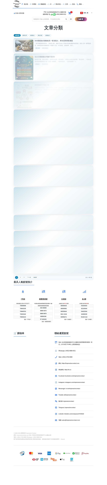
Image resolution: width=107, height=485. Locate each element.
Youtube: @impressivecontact (67, 395)
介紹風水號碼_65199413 (44, 112)
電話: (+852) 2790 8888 (65, 357)
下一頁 (29, 277)
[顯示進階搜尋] (71, 19)
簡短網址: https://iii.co (65, 369)
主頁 (16, 13)
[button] (66, 19)
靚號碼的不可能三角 (42, 84)
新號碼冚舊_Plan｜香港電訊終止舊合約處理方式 (52, 189)
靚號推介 (32, 35)
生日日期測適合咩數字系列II (45, 56)
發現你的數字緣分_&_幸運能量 (46, 249)
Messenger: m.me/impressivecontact (69, 388)
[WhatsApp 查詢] (52, 14)
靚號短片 (47, 35)
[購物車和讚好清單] (69, 13)
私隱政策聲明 (55, 439)
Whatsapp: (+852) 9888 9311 (67, 350)
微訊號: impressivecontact (66, 401)
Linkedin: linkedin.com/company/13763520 (71, 414)
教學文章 (25, 35)
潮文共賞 (40, 35)
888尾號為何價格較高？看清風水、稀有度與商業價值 (54, 40)
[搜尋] (77, 19)
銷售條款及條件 (46, 439)
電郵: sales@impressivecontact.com (69, 420)
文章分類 (21, 13)
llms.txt (63, 439)
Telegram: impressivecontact (67, 407)
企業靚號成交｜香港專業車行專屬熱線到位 (50, 168)
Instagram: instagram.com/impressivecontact (72, 382)
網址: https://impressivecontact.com (69, 363)
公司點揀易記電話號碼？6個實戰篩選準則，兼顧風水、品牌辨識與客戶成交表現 (63, 217)
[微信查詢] (54, 14)
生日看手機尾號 (40, 140)
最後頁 (35, 277)
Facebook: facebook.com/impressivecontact (71, 376)
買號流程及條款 (37, 439)
